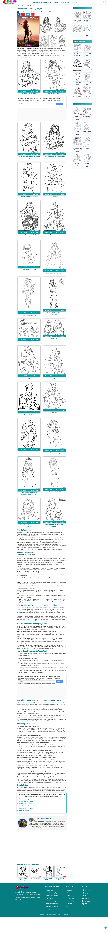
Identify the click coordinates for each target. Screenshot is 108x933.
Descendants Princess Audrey (54, 273)
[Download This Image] (29, 59)
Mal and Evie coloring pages (26, 801)
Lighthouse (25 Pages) (87, 54)
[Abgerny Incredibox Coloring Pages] (87, 157)
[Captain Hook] (54, 177)
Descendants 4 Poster (54, 93)
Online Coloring (65, 2)
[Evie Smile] (54, 395)
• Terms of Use (70, 898)
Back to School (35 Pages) (77, 21)
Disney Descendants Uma (29, 315)
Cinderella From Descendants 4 (29, 196)
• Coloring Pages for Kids (51, 895)
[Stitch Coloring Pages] (35, 871)
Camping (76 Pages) (87, 34)
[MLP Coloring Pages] (77, 90)
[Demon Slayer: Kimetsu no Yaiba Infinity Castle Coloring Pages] (77, 141)
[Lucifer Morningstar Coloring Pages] (77, 125)
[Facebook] (30, 820)
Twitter (86, 893)
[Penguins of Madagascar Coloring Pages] (77, 110)
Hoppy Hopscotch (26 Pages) (87, 132)
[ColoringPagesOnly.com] (9, 2)
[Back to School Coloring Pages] (77, 14)
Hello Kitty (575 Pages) (77, 83)
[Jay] (54, 360)
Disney (22, 5)
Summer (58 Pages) (87, 21)
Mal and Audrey (54, 338)
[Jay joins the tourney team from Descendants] (54, 293)
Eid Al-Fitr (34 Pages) (87, 97)
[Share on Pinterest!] (21, 59)
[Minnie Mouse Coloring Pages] (23, 871)
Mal (29, 378)
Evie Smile (54, 412)
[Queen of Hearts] (54, 215)
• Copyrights (69, 895)
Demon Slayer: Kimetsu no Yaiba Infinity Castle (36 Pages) (77, 149)
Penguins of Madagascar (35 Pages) (77, 118)
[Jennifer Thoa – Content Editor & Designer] (18, 12)
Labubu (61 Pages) (87, 69)
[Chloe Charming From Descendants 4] (54, 137)
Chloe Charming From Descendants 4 (54, 156)
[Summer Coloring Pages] (87, 14)
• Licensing (69, 903)
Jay (54, 378)
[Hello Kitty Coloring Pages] (77, 77)
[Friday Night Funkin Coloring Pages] (77, 63)
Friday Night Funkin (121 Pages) (77, 69)
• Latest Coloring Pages (51, 901)
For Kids (56, 2)
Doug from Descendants (29, 269)
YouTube (87, 898)
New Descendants (29, 414)
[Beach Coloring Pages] (77, 28)
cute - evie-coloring (54, 453)
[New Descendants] (29, 396)
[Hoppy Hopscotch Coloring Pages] (87, 125)
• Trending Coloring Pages (51, 903)
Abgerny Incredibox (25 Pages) (87, 165)
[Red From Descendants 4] (29, 74)
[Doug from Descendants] (29, 252)
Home (18, 5)
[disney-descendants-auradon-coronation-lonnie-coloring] (29, 473)
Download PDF (23, 91)
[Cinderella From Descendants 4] (29, 177)
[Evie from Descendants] (54, 472)
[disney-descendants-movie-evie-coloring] (29, 509)
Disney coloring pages (24, 799)
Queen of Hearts (54, 235)
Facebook (87, 890)
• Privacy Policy (70, 901)
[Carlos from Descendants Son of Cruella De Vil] (54, 509)
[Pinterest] (32, 820)
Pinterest (87, 895)
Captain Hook (54, 196)
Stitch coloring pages (24, 810)
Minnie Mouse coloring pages (26, 808)
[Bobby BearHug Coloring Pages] (87, 141)
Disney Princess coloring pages (27, 805)
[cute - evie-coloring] (54, 433)
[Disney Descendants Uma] (29, 294)
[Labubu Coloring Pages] (87, 63)
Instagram (87, 901)
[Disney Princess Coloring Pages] (47, 871)
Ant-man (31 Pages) (77, 164)
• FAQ (67, 906)
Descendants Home (29, 342)
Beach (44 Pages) (77, 34)
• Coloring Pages (49, 890)
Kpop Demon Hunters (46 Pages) (77, 55)
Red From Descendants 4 (29, 93)
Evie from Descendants (54, 491)
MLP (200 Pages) (77, 96)
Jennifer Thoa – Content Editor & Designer (30, 11)
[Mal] (29, 360)
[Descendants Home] (29, 328)
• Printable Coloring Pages (51, 893)
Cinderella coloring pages (25, 803)
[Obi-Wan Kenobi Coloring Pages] (87, 110)
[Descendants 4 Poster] (54, 74)
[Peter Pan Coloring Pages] (60, 871)
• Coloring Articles (49, 909)
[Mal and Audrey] (54, 327)
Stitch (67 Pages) (35, 878)
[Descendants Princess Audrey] (54, 254)
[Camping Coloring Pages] (87, 28)
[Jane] (29, 433)
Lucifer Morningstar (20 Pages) (77, 133)
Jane (29, 452)
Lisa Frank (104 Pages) (87, 83)
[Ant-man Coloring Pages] (77, 157)
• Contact (68, 893)
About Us (74, 2)
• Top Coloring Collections (51, 906)
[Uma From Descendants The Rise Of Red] (29, 215)
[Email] (34, 820)
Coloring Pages (37, 2)
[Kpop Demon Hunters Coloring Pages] (77, 48)
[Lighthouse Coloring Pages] (87, 48)
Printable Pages (47, 2)
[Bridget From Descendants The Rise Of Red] (29, 137)
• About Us (69, 890)
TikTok (86, 904)
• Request (68, 909)
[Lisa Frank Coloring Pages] (87, 77)
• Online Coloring (49, 898)
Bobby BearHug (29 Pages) (87, 147)
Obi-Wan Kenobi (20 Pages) (87, 117)
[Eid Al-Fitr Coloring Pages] (87, 90)
